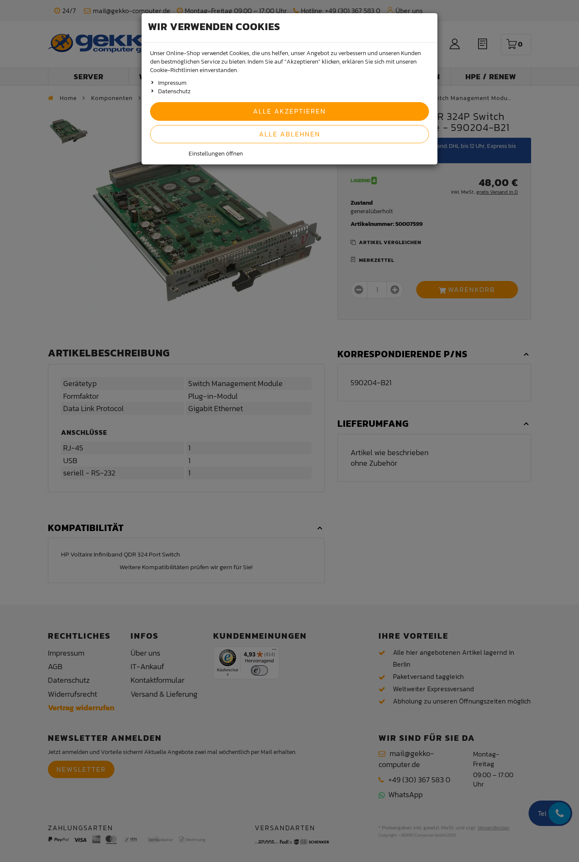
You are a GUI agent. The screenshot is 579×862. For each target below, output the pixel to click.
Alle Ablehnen (289, 134)
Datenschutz (174, 91)
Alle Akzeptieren (289, 111)
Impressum (172, 82)
